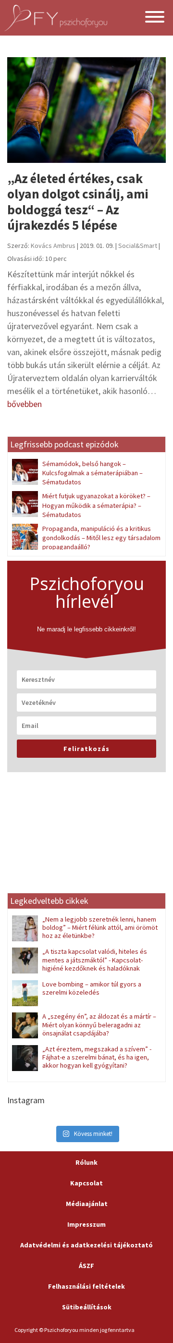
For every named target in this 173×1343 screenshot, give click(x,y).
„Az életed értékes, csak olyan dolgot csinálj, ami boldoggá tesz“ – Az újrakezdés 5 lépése (77, 201)
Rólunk (86, 1162)
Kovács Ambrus (53, 245)
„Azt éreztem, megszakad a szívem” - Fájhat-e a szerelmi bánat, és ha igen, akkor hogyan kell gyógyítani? (96, 1057)
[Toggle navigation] (155, 18)
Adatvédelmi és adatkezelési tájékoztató (86, 1245)
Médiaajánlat (87, 1203)
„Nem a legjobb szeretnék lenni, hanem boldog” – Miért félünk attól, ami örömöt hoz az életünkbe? (100, 927)
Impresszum (86, 1224)
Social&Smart (137, 245)
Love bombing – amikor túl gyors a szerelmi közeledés (91, 988)
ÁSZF (86, 1265)
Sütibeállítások (86, 1307)
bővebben (24, 403)
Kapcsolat (86, 1183)
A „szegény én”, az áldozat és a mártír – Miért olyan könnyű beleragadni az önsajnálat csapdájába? (99, 1024)
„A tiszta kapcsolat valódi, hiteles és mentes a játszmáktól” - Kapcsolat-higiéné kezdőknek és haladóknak (94, 960)
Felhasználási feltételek (86, 1286)
